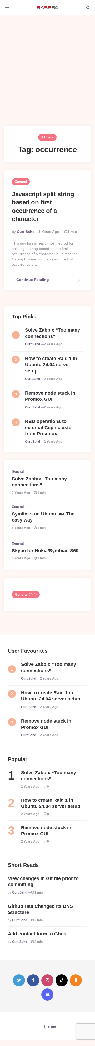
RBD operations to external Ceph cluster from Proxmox (49, 427)
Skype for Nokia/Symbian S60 (45, 550)
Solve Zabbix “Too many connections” (52, 333)
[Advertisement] (47, 66)
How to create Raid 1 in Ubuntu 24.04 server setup (51, 365)
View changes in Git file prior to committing (43, 881)
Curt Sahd (26, 232)
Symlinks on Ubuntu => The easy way (43, 517)
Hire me (49, 1026)
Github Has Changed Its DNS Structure (40, 909)
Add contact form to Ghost (38, 934)
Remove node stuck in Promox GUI (50, 396)
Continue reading (32, 280)
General (20, 182)
